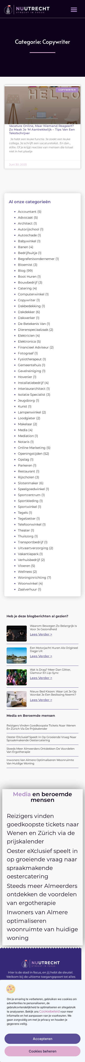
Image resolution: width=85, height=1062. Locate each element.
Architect (25, 223)
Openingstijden (30, 454)
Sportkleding (28, 501)
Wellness (25, 572)
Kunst (22, 406)
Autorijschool (28, 229)
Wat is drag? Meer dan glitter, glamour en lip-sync (50, 671)
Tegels (23, 513)
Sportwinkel (27, 507)
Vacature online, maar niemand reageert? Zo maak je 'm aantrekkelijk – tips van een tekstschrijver (42, 129)
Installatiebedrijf (31, 383)
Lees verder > (41, 634)
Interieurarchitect (32, 389)
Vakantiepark (28, 554)
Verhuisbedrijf (29, 560)
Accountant (27, 212)
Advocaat (25, 217)
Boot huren (27, 276)
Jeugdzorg (26, 400)
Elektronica (27, 341)
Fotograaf (26, 353)
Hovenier (25, 377)
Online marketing (32, 448)
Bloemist (25, 265)
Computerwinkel (31, 294)
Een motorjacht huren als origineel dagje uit (54, 649)
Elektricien (26, 335)
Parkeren (25, 465)
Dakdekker (26, 312)
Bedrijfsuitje (27, 253)
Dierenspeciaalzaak (33, 330)
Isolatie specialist (31, 395)
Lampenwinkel (29, 412)
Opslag (23, 459)
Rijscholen (26, 477)
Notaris (23, 442)
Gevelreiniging (29, 371)
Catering (25, 288)
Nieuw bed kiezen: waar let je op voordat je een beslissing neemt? (53, 693)
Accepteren (42, 1039)
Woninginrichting (32, 577)
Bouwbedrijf (27, 282)
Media (22, 430)
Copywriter (27, 300)
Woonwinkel (28, 583)
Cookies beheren (42, 1051)
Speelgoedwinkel (31, 489)
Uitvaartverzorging (33, 548)
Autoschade (27, 235)
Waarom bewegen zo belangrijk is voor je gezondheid (53, 627)
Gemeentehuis (29, 365)
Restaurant (26, 471)
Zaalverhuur (27, 589)
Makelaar (25, 424)
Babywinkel (27, 241)
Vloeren (24, 566)
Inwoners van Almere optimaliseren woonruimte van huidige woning (40, 761)
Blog (22, 271)
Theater (24, 530)
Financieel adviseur (33, 347)
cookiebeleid (49, 1011)
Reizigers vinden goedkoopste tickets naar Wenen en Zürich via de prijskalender (41, 727)
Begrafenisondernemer (36, 259)
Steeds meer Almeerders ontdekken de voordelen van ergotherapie (41, 750)
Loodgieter (26, 418)
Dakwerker (26, 318)
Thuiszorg (26, 536)
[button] (74, 10)
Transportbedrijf (30, 542)
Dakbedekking (29, 306)
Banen (23, 247)
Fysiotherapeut (30, 359)
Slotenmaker (28, 483)
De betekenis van (32, 324)
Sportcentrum (29, 495)
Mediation (26, 436)
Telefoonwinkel (29, 524)
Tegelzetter (27, 518)
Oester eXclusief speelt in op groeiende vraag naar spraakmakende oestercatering (41, 738)
